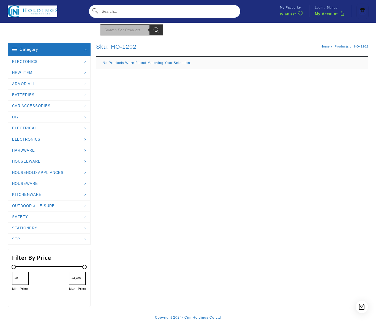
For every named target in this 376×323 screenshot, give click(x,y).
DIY (15, 117)
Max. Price (77, 288)
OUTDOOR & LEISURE (33, 206)
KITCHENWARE (27, 195)
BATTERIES (23, 95)
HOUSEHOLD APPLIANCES (38, 173)
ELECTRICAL (24, 128)
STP (16, 239)
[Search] (156, 29)
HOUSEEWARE (26, 161)
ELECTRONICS (26, 139)
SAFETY (20, 217)
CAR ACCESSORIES (31, 106)
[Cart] (362, 11)
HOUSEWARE (25, 184)
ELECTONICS (25, 62)
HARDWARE (23, 150)
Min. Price (20, 288)
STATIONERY (24, 228)
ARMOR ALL (23, 84)
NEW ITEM (22, 73)
